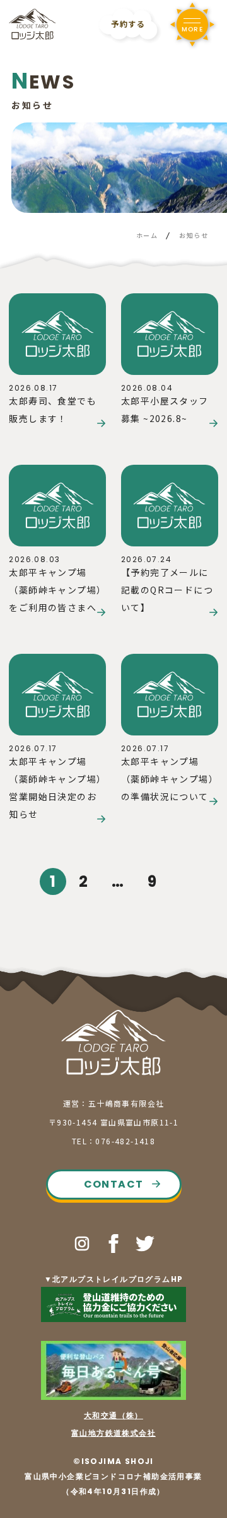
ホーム (147, 235)
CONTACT (114, 1184)
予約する (128, 23)
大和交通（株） (113, 1415)
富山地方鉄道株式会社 (113, 1433)
